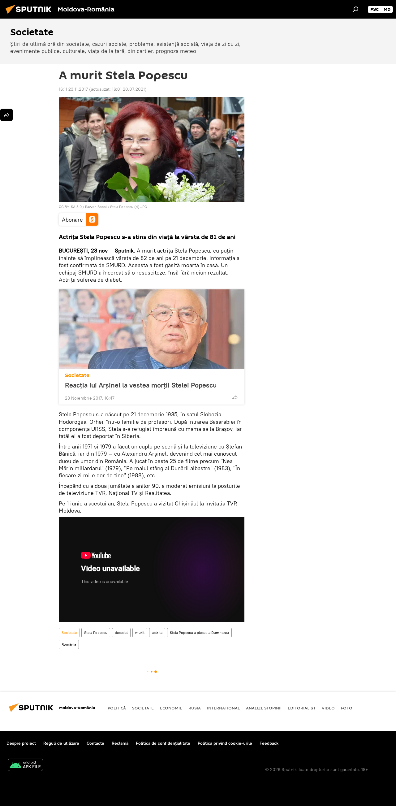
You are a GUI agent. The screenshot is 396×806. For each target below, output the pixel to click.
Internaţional (223, 708)
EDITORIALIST (302, 708)
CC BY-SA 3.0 (70, 206)
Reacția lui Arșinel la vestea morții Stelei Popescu (141, 385)
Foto (346, 708)
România (69, 644)
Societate (77, 375)
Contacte (95, 743)
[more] (235, 397)
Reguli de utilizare (61, 743)
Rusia (194, 708)
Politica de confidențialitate (163, 743)
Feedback (269, 743)
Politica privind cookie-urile (225, 743)
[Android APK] (25, 766)
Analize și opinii (264, 708)
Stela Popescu (95, 632)
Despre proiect (21, 743)
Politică (117, 708)
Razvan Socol (96, 206)
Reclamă (120, 743)
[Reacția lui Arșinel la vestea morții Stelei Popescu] (151, 329)
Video (328, 708)
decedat (121, 632)
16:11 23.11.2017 (73, 89)
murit (139, 632)
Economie (171, 708)
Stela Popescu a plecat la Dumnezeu (199, 632)
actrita (157, 632)
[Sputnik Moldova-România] (30, 14)
